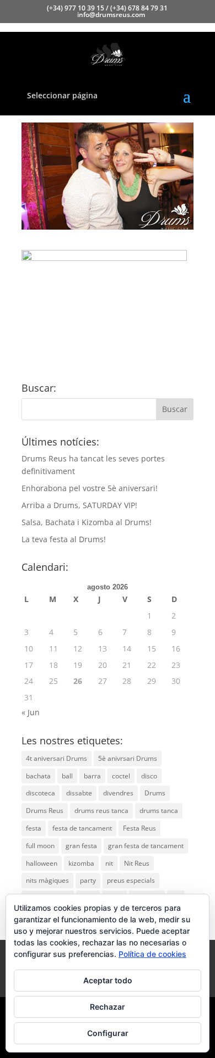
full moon (40, 845)
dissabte (79, 793)
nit (109, 863)
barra (92, 776)
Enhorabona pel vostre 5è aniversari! (90, 488)
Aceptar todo (107, 980)
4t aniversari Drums (56, 758)
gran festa (81, 845)
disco (149, 776)
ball (67, 776)
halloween (41, 863)
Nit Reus (136, 863)
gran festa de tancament (146, 845)
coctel (121, 776)
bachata (38, 776)
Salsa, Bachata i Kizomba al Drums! (87, 522)
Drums (154, 793)
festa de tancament (82, 828)
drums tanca (158, 810)
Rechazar (107, 1006)
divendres (118, 793)
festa (33, 828)
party (88, 880)
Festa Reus (139, 828)
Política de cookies (152, 954)
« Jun (31, 712)
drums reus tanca (101, 810)
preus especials (131, 880)
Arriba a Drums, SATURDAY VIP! (79, 505)
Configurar (107, 1033)
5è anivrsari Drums (127, 758)
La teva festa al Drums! (64, 539)
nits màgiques (47, 880)
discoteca (40, 793)
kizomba (81, 863)
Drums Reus (44, 810)
